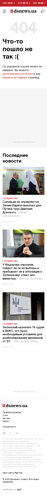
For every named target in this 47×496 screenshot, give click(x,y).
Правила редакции (12, 413)
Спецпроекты (9, 427)
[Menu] (4, 11)
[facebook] (10, 433)
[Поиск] (42, 11)
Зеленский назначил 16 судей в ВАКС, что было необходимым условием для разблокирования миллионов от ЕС (23, 334)
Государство (10, 199)
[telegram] (16, 433)
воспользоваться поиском (19, 74)
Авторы (6, 418)
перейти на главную (15, 78)
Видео (6, 421)
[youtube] (4, 433)
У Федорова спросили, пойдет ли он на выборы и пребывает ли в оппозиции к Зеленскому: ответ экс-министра (23, 272)
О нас (5, 415)
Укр (20, 473)
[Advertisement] (23, 115)
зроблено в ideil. (12, 490)
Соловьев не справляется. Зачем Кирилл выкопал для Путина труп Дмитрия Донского (22, 209)
